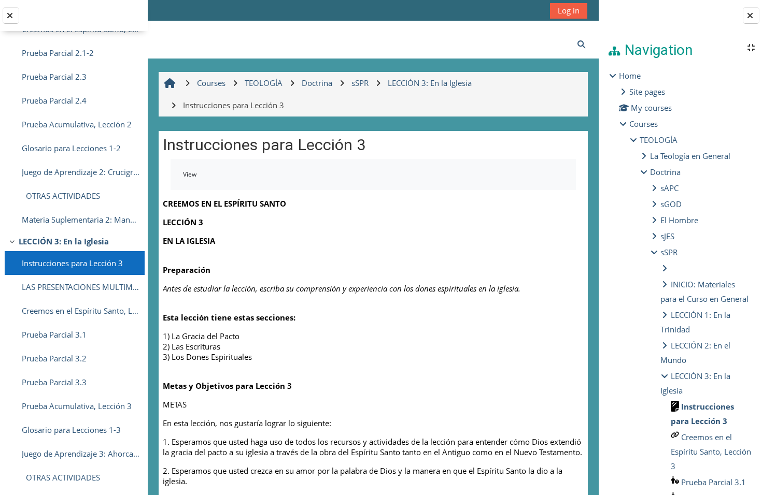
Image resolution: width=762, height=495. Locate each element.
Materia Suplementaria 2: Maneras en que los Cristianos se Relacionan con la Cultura (80, 219)
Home (630, 75)
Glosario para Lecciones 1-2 (71, 148)
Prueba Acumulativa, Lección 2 (77, 124)
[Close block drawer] (751, 15)
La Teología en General (690, 156)
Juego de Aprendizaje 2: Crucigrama (80, 172)
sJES (667, 236)
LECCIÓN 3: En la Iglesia (64, 241)
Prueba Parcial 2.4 (54, 100)
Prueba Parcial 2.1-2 (58, 53)
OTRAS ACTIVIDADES (61, 196)
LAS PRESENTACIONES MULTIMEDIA (80, 287)
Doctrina (665, 172)
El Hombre (679, 220)
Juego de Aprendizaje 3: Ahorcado (80, 453)
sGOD (671, 204)
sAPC (669, 188)
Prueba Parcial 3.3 (54, 382)
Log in (569, 10)
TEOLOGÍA (659, 140)
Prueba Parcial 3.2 (54, 358)
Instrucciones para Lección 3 (72, 263)
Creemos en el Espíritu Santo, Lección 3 (80, 310)
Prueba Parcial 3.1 (54, 334)
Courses (643, 124)
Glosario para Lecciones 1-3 (71, 430)
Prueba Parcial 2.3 (54, 76)
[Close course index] (11, 15)
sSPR (669, 252)
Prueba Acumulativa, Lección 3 (77, 406)
